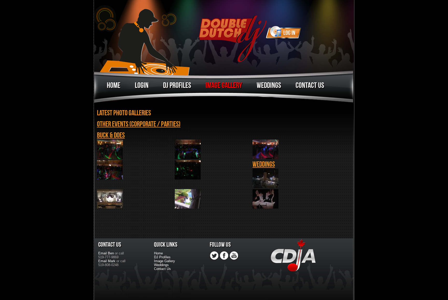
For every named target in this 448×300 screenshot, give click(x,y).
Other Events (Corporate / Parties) (138, 124)
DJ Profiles (177, 85)
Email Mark (106, 261)
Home (113, 85)
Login (142, 85)
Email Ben (106, 253)
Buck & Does (111, 135)
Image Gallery (224, 85)
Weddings (269, 85)
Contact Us (310, 85)
